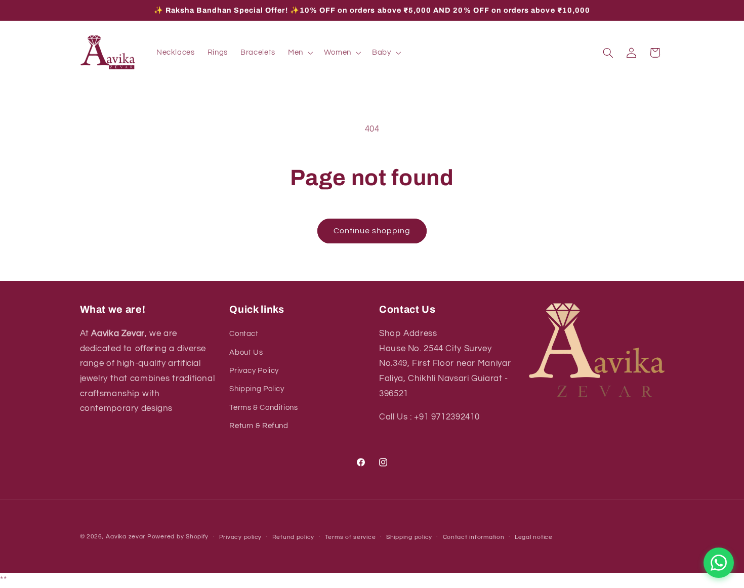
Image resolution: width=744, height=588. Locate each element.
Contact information (474, 537)
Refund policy (293, 537)
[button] (299, 52)
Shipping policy (409, 537)
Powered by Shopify (178, 536)
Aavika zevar (125, 536)
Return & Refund (258, 426)
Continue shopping (372, 231)
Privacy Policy (254, 370)
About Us (246, 352)
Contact (243, 334)
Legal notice (534, 537)
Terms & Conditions (263, 407)
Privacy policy (240, 537)
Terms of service (350, 537)
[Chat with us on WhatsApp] (719, 563)
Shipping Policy (256, 389)
